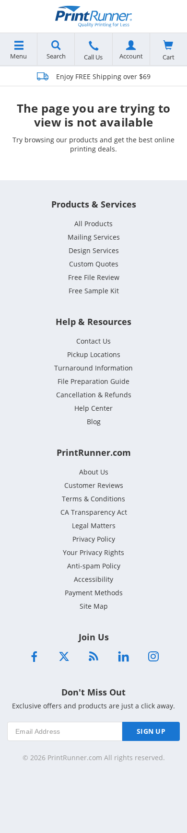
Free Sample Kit (94, 290)
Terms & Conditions (93, 498)
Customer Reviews (93, 485)
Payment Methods (94, 592)
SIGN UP (151, 731)
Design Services (94, 250)
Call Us (93, 57)
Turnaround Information (93, 367)
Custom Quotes (93, 263)
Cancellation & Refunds (93, 394)
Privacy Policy (93, 539)
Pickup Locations (93, 354)
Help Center (93, 408)
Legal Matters (94, 525)
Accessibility (93, 579)
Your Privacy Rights (93, 552)
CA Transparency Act (93, 512)
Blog (94, 421)
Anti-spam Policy (93, 565)
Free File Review (93, 277)
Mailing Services (94, 237)
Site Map (94, 606)
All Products (93, 223)
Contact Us (93, 341)
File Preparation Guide (93, 381)
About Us (93, 471)
